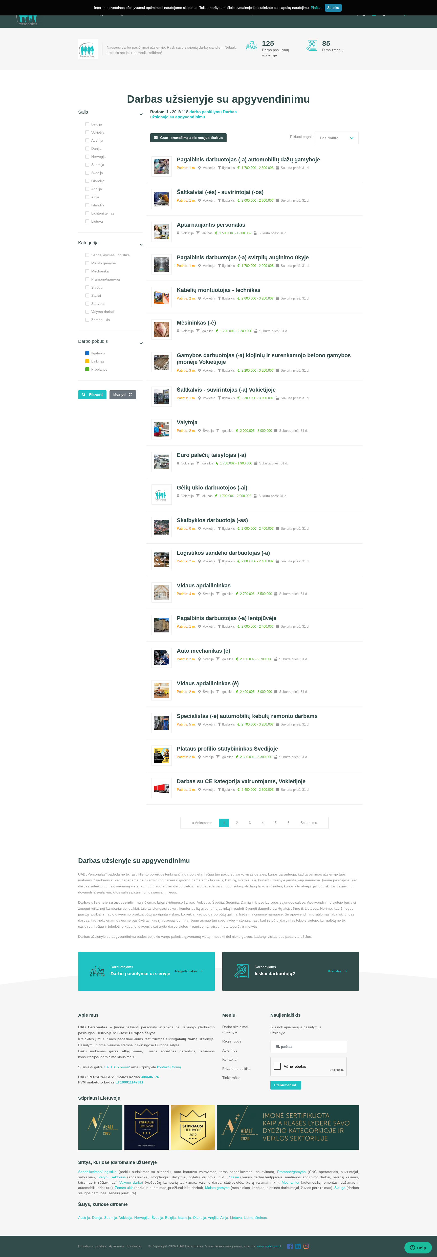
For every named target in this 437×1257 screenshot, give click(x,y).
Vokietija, (126, 1218)
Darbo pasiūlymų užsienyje (275, 52)
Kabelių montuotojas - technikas (218, 290)
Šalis (83, 112)
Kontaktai (229, 1059)
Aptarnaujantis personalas (211, 225)
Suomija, (111, 1218)
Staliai (96, 295)
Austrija (97, 140)
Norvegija (98, 157)
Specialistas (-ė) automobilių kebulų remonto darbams (247, 716)
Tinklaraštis (231, 1078)
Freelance (99, 369)
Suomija (97, 165)
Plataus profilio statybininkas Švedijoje (227, 748)
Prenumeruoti (285, 1085)
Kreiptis (334, 971)
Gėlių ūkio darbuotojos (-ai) (212, 487)
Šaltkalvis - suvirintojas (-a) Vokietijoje (226, 390)
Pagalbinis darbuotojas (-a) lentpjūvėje (226, 618)
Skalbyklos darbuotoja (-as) (212, 520)
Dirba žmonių (332, 50)
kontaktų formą (169, 1067)
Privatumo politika (236, 1069)
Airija (95, 197)
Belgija (96, 124)
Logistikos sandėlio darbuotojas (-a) (223, 553)
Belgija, (171, 1218)
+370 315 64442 (117, 1067)
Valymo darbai (102, 312)
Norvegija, (142, 1218)
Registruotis (231, 1041)
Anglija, (214, 1218)
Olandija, (200, 1218)
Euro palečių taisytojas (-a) (211, 455)
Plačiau (316, 8)
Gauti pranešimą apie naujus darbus (191, 138)
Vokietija (97, 132)
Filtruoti (96, 395)
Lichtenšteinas (102, 213)
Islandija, (185, 1218)
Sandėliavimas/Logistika (110, 255)
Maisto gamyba (103, 263)
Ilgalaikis (98, 353)
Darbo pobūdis (93, 341)
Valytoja (187, 422)
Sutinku (333, 8)
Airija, (225, 1218)
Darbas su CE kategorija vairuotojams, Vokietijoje (241, 781)
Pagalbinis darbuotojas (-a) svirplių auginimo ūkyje (243, 257)
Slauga (96, 287)
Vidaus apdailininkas (204, 585)
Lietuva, (237, 1218)
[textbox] (336, 138)
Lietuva (97, 221)
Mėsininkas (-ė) (196, 322)
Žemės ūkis (100, 320)
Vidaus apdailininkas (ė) (208, 683)
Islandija (97, 205)
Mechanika (100, 271)
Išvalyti (120, 395)
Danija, (98, 1218)
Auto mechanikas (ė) (203, 651)
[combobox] (337, 138)
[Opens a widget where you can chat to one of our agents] (418, 1248)
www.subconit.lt (269, 1246)
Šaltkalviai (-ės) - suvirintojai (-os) (220, 192)
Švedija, (158, 1218)
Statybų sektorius (111, 1177)
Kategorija (88, 242)
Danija (96, 148)
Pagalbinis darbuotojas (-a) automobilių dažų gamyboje (248, 159)
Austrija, (85, 1218)
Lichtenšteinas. (256, 1218)
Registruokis (186, 971)
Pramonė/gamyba (105, 279)
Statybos (98, 304)
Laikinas (97, 361)
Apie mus (229, 1050)
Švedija (97, 173)
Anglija (96, 189)
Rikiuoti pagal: (301, 137)
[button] (141, 114)
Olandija (97, 181)
